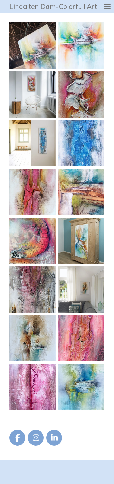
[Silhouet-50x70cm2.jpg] (32, 338)
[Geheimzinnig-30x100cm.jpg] (81, 143)
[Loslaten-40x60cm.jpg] (32, 240)
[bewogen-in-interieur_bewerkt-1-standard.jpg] (32, 94)
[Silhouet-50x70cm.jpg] (81, 289)
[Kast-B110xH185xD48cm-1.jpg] (81, 240)
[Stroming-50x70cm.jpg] (81, 387)
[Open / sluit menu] (107, 6)
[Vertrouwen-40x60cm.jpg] (81, 192)
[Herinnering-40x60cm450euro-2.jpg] (32, 192)
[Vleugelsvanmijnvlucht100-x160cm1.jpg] (81, 45)
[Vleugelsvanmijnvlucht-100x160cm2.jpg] (32, 45)
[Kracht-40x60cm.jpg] (81, 338)
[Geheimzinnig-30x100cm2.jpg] (32, 143)
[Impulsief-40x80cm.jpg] (32, 387)
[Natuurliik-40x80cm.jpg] (32, 289)
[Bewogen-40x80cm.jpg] (81, 94)
